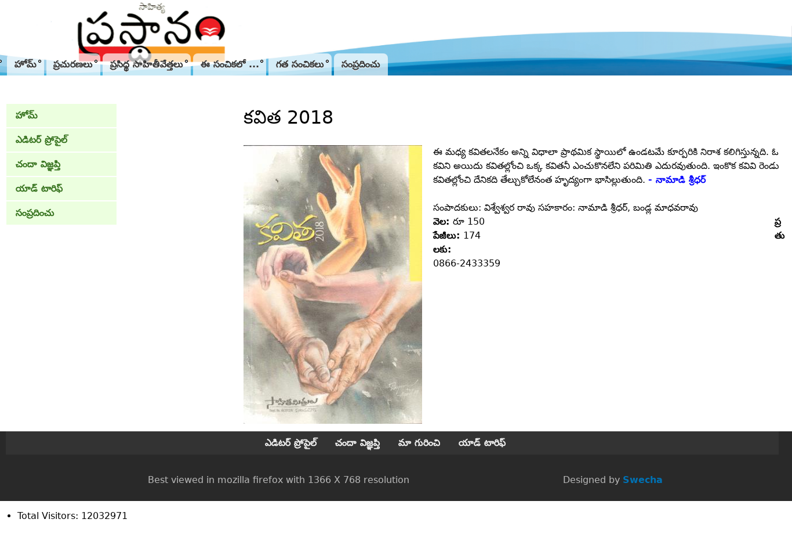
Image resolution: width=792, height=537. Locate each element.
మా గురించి (419, 442)
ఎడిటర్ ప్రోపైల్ (41, 139)
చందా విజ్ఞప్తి (38, 164)
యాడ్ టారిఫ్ (39, 188)
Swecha (643, 479)
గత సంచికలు (300, 64)
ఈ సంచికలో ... (230, 64)
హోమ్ (25, 64)
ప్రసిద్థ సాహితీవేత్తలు (146, 64)
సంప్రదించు (360, 64)
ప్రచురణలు (73, 64)
